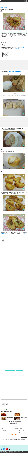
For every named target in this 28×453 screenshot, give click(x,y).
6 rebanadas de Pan (5, 51)
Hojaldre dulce (13, 369)
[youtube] (6, 449)
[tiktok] (9, 449)
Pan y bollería (3, 7)
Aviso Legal (12, 451)
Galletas (20, 369)
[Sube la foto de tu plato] (16, 423)
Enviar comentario (24, 437)
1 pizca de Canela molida (6, 54)
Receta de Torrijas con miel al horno (24, 414)
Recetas (1, 7)
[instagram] (4, 449)
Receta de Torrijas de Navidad (24, 418)
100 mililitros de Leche (6, 52)
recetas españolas (23, 233)
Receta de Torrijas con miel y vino (10, 414)
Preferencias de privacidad (23, 451)
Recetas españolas (16, 48)
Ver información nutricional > (14, 57)
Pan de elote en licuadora (5, 404)
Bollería (9, 369)
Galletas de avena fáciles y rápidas (6, 400)
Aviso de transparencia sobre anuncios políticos (5, 452)
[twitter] (3, 449)
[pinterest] (7, 449)
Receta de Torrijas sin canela (10, 418)
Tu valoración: (9, 435)
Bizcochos (6, 369)
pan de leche (19, 95)
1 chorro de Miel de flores (6, 55)
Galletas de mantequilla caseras (5, 403)
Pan (22, 369)
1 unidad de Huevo (5, 53)
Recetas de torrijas (3, 233)
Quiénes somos (9, 451)
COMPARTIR (25, 1)
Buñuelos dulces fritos (4, 402)
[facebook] (1, 449)
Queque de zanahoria (4, 409)
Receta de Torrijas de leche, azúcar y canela (15, 71)
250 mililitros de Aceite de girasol (7, 56)
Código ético (12, 452)
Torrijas (6, 7)
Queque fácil (3, 408)
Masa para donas (4, 405)
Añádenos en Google (25, 31)
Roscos (17, 369)
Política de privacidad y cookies (17, 451)
